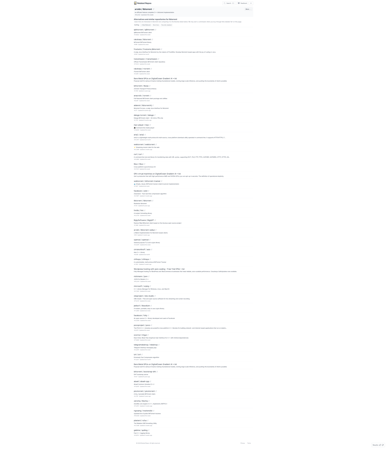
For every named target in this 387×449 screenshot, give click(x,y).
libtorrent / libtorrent (142, 201)
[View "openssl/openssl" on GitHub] (150, 240)
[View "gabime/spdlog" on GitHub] (148, 430)
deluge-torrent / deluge (144, 115)
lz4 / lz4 (137, 354)
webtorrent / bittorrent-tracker (147, 181)
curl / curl (138, 154)
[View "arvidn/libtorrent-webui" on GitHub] (156, 230)
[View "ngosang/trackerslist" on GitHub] (153, 411)
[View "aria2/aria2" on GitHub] (145, 135)
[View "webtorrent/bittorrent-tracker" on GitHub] (161, 181)
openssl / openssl (141, 240)
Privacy (243, 443)
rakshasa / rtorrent (142, 69)
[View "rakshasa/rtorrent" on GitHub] (151, 69)
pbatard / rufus (140, 420)
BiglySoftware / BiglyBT (144, 220)
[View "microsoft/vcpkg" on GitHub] (150, 286)
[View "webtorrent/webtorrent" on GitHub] (156, 144)
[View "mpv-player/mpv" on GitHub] (150, 125)
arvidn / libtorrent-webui (144, 230)
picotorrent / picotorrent (144, 391)
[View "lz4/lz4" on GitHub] (142, 354)
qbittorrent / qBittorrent (144, 30)
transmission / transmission (145, 59)
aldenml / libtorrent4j (143, 105)
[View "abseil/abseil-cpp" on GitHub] (150, 381)
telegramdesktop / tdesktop (146, 345)
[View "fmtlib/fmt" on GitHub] (144, 210)
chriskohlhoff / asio (142, 249)
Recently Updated (166, 25)
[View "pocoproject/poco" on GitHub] (151, 325)
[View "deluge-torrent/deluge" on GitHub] (155, 115)
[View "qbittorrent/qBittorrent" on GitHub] (155, 30)
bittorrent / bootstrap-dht (145, 372)
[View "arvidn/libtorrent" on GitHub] (153, 9)
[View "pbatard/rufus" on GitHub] (148, 420)
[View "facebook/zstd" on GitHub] (148, 191)
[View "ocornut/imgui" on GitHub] (148, 335)
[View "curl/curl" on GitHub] (143, 154)
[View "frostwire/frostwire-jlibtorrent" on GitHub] (161, 49)
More (247, 9)
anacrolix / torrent (141, 96)
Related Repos (144, 3)
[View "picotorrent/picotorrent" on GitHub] (156, 391)
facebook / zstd (140, 191)
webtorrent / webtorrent (144, 144)
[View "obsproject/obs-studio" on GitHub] (155, 296)
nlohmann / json (141, 276)
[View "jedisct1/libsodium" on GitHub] (151, 306)
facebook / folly (140, 315)
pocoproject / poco (142, 325)
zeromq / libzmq (141, 401)
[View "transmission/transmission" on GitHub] (158, 59)
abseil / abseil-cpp (141, 381)
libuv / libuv (138, 164)
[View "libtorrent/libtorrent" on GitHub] (152, 200)
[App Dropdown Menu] (251, 3)
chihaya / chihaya (141, 259)
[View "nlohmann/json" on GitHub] (149, 276)
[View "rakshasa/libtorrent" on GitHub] (152, 39)
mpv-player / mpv (141, 125)
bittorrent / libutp (141, 86)
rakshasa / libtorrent (142, 39)
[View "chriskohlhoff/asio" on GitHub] (151, 249)
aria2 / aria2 (139, 135)
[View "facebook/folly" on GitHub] (148, 315)
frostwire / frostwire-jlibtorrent (147, 49)
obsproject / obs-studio (144, 296)
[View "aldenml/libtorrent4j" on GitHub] (153, 105)
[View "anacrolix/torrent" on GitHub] (150, 95)
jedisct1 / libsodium (142, 306)
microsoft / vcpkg (141, 286)
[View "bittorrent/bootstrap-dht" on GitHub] (157, 371)
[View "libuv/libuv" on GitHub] (144, 164)
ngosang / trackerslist (143, 411)
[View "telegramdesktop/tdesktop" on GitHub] (159, 345)
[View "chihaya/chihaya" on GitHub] (150, 259)
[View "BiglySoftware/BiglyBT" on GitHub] (155, 220)
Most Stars (156, 25)
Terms (249, 443)
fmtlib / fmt (138, 210)
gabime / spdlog (140, 430)
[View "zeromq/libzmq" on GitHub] (149, 401)
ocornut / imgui (140, 335)
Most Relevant (146, 25)
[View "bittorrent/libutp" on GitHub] (149, 86)
